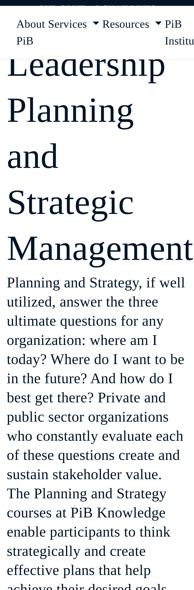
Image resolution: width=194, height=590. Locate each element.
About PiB (30, 32)
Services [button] (69, 24)
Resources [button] (127, 24)
